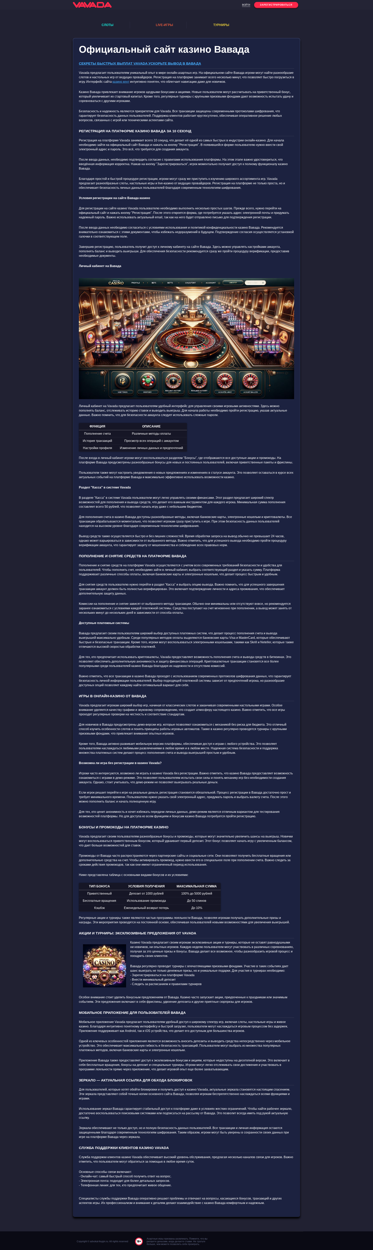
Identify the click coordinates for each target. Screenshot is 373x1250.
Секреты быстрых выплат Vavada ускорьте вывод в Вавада (140, 63)
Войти (246, 4)
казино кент (120, 81)
